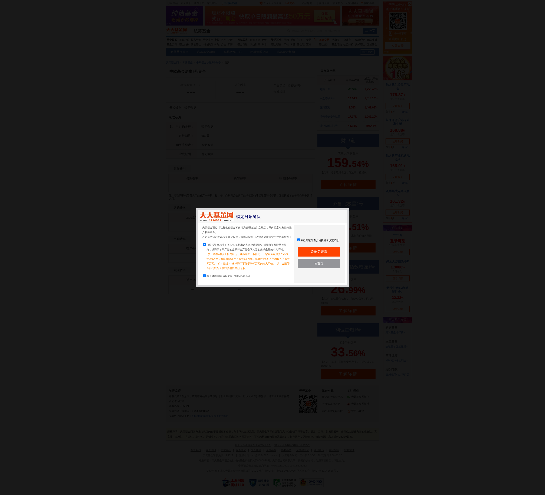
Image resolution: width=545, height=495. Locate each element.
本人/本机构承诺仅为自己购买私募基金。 (230, 276)
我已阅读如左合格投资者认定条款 (320, 240)
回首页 (318, 263)
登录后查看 (318, 252)
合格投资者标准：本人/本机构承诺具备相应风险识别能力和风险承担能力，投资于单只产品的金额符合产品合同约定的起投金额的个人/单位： (248, 256)
